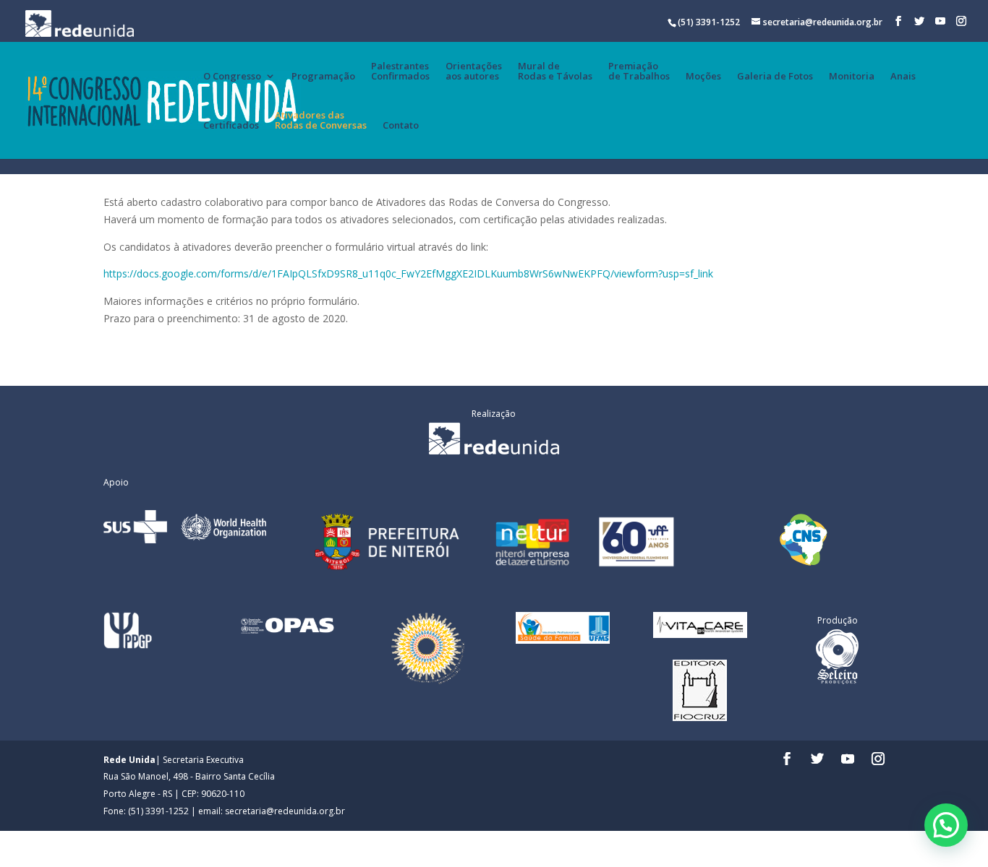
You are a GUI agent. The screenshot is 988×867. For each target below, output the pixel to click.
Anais (903, 76)
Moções (703, 76)
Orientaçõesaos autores (474, 71)
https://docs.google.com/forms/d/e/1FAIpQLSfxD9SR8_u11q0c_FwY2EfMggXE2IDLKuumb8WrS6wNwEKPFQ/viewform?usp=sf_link (408, 273)
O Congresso (232, 76)
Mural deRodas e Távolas (555, 71)
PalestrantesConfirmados (400, 71)
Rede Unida (129, 760)
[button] (946, 825)
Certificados (231, 125)
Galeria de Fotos (775, 76)
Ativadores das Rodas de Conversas (321, 120)
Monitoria (851, 76)
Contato (401, 125)
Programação (323, 76)
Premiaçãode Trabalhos (639, 71)
